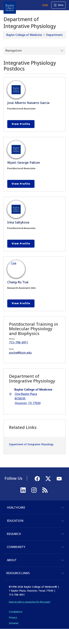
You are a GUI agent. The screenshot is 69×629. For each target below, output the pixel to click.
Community (16, 547)
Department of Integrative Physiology (31, 444)
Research (14, 534)
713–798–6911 (18, 342)
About (12, 560)
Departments (55, 35)
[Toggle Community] (62, 547)
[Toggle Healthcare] (62, 507)
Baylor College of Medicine (24, 35)
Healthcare (16, 507)
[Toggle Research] (62, 534)
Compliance (15, 611)
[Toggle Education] (62, 521)
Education (15, 521)
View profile (21, 124)
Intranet (14, 623)
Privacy (13, 617)
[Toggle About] (62, 560)
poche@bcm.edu (20, 353)
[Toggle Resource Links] (62, 573)
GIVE (45, 5)
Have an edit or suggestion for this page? (29, 601)
